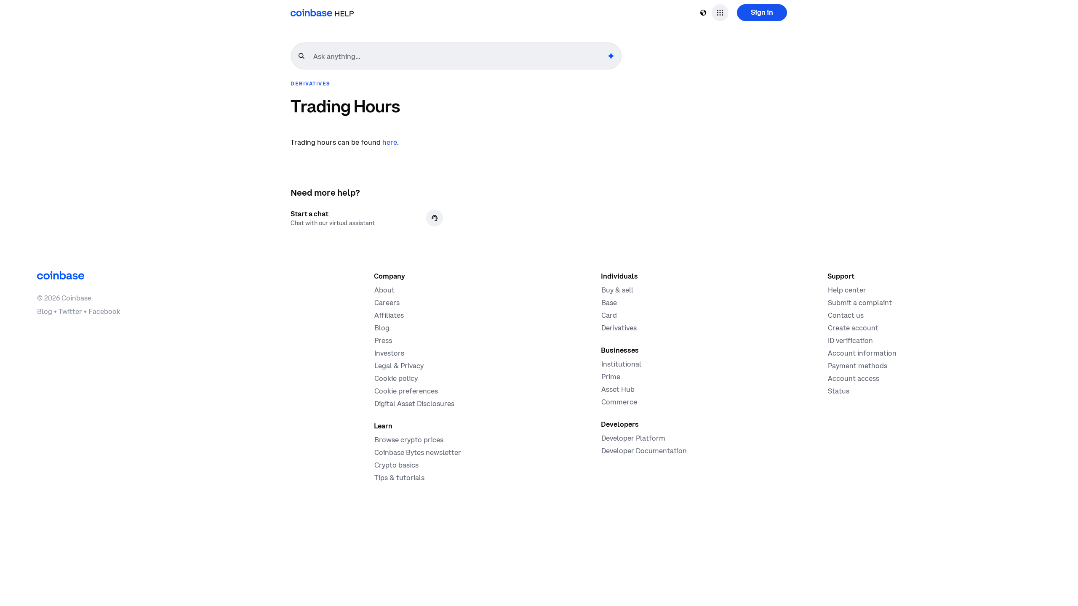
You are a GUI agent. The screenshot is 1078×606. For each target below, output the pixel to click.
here (389, 142)
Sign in (762, 12)
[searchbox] (460, 56)
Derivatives (311, 83)
